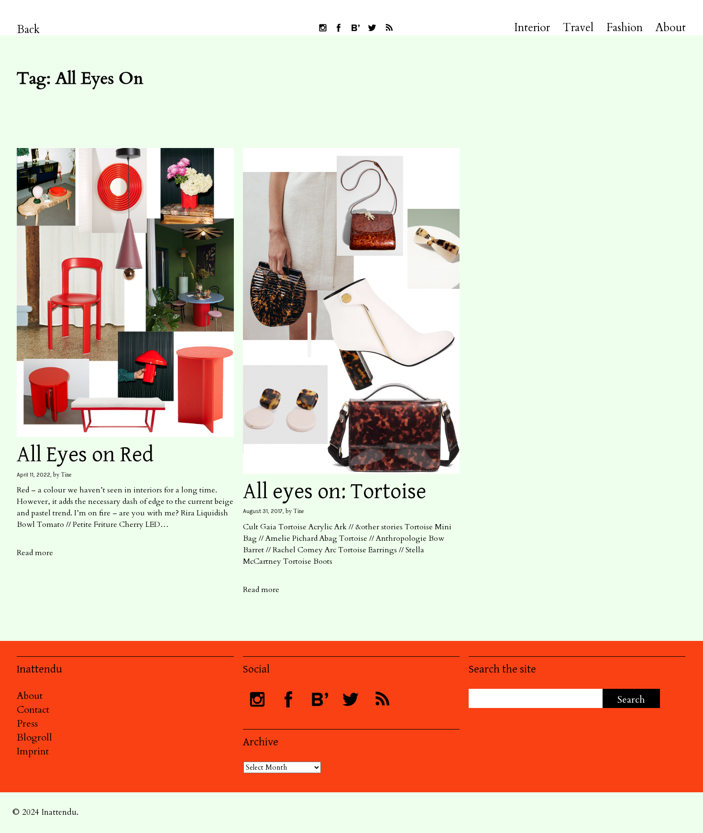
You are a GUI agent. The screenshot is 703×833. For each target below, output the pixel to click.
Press (27, 723)
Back (28, 29)
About (671, 28)
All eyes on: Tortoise (334, 491)
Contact (33, 709)
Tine (66, 475)
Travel (578, 28)
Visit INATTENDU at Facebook (338, 28)
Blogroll (34, 737)
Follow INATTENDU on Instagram (323, 28)
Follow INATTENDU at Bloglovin (355, 28)
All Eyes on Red (85, 455)
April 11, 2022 (33, 474)
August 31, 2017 (263, 511)
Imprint (33, 751)
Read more (35, 553)
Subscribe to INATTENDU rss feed (389, 28)
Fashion (624, 28)
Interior (532, 28)
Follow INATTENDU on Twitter (372, 28)
